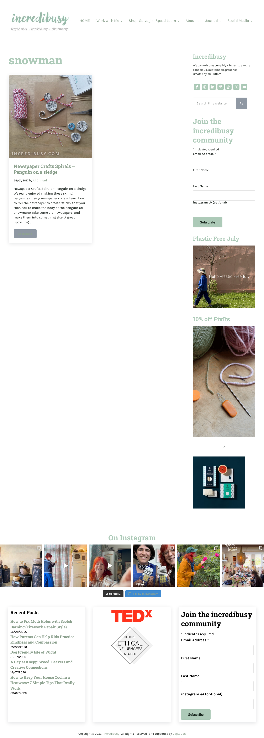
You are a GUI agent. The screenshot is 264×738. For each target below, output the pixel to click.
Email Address (204, 154)
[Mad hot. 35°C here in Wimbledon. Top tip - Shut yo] (65, 566)
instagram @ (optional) (210, 202)
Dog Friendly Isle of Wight (33, 652)
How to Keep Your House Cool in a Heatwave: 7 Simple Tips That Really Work (42, 683)
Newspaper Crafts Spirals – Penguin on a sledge (44, 169)
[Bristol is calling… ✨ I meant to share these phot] (198, 566)
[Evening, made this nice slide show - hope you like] (243, 566)
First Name (201, 170)
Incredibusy (111, 734)
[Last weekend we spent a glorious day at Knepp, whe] (21, 566)
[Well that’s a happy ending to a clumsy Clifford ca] (110, 566)
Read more (27, 234)
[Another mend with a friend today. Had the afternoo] (154, 566)
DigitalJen (179, 734)
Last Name (200, 186)
